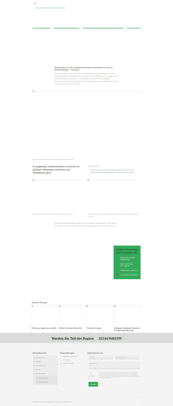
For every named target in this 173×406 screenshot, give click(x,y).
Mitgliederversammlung (70, 357)
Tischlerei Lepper (94, 328)
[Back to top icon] (138, 402)
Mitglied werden (40, 374)
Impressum (59, 402)
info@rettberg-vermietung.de (129, 270)
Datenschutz (68, 402)
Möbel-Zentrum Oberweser (70, 328)
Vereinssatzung (43, 382)
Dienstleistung (83, 35)
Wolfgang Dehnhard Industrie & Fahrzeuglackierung (127, 329)
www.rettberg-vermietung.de (129, 275)
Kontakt (38, 370)
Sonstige (95, 35)
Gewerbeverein (40, 358)
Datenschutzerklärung (106, 377)
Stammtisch (66, 360)
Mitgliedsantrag (43, 378)
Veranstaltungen (41, 366)
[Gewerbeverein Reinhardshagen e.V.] (49, 8)
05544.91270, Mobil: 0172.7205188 (126, 265)
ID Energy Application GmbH (44, 328)
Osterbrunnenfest (68, 363)
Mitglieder (39, 362)
